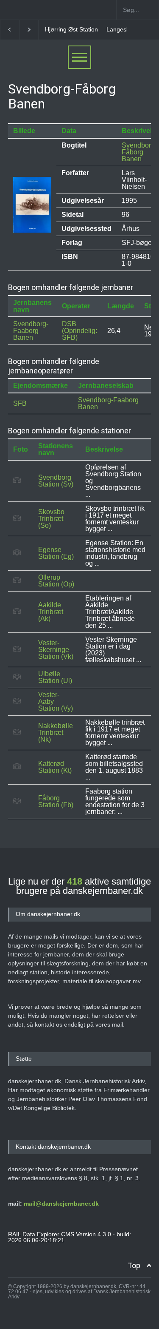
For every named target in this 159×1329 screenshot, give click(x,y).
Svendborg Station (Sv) (55, 481)
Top (134, 1265)
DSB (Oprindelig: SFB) (79, 330)
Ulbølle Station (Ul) (55, 677)
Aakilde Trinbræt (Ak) (50, 611)
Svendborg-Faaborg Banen (30, 330)
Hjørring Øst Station (71, 29)
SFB (20, 403)
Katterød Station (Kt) (55, 767)
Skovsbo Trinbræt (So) (51, 518)
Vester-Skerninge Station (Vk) (55, 649)
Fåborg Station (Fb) (55, 801)
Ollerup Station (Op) (56, 581)
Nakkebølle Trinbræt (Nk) (55, 732)
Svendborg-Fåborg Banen (139, 152)
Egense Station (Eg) (56, 553)
